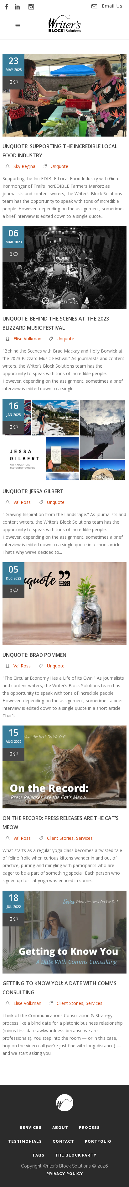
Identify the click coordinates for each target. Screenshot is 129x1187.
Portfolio (98, 1141)
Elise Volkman (27, 339)
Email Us (112, 6)
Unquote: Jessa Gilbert (33, 491)
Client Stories (60, 838)
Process (89, 1127)
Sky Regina (24, 166)
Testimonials (25, 1141)
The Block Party (75, 1155)
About (60, 1127)
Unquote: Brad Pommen (34, 654)
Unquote (59, 166)
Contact (63, 1141)
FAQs (38, 1155)
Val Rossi (22, 502)
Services (84, 838)
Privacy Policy (64, 1174)
